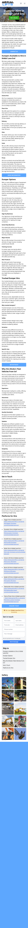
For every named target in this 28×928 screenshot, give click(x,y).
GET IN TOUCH (14, 365)
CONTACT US (14, 51)
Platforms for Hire (8, 668)
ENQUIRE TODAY (14, 606)
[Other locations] (20, 3)
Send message (14, 642)
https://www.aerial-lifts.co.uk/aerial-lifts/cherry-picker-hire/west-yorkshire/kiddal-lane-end (14, 599)
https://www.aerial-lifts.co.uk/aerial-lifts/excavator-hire (14, 533)
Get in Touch (6, 665)
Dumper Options (8, 655)
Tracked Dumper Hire (9, 658)
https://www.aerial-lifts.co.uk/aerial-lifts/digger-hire (14, 523)
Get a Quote (14, 18)
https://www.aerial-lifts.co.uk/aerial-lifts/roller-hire (14, 552)
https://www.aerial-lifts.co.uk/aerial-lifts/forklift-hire (14, 542)
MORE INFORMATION (14, 175)
